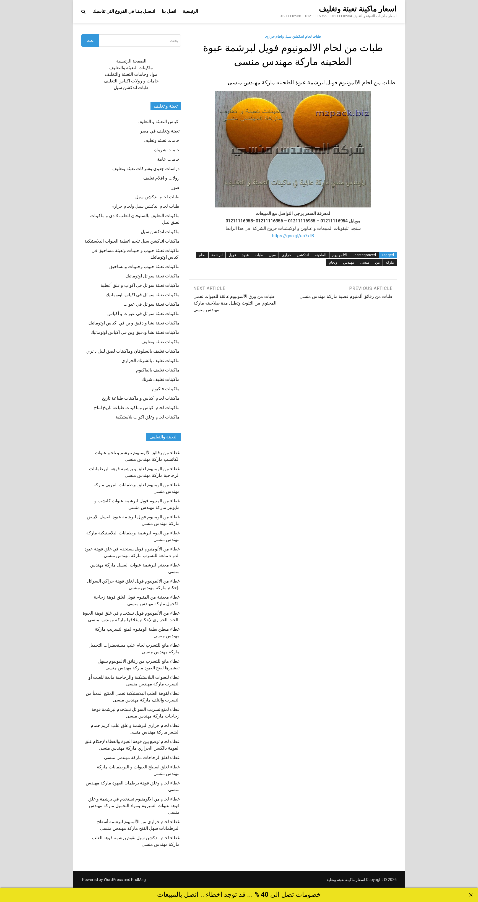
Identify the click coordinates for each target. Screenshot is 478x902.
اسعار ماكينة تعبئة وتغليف (358, 8)
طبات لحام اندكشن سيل (157, 196)
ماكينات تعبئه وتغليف (160, 341)
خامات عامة (168, 159)
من (377, 262)
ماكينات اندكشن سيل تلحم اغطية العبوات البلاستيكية (132, 241)
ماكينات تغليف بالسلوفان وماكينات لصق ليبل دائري (133, 351)
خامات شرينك (167, 149)
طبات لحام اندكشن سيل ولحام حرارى (293, 36)
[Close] (471, 895)
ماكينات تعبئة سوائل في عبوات (151, 304)
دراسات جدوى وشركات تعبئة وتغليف (146, 168)
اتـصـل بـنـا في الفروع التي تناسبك (124, 11)
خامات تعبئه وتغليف (162, 140)
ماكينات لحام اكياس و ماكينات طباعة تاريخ (141, 398)
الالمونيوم (339, 255)
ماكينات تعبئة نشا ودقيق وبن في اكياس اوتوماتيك (135, 332)
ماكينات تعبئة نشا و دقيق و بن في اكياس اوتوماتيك (134, 323)
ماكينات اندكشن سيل (160, 231)
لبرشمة (217, 255)
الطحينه (320, 255)
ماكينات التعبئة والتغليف (131, 67)
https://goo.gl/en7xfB (293, 235)
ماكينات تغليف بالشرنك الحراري (150, 360)
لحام (202, 255)
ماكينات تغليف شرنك (160, 379)
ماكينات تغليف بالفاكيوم (158, 370)
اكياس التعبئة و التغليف (158, 121)
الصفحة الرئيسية (131, 61)
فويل (232, 255)
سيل (272, 255)
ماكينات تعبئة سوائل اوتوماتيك (152, 276)
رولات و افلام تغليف (161, 178)
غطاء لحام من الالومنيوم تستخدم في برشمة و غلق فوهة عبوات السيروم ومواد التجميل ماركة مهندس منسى (134, 805)
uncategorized (364, 255)
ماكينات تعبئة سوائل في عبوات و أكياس (143, 313)
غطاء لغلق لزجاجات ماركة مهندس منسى (142, 757)
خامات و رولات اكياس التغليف (131, 81)
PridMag (138, 879)
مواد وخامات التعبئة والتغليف (131, 74)
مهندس (348, 262)
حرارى (286, 255)
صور (175, 187)
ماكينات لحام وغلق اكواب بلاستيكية (148, 417)
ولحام (333, 262)
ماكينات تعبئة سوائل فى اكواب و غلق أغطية (140, 285)
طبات (259, 255)
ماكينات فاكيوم (166, 388)
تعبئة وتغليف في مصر (160, 131)
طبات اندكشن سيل (131, 87)
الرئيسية (190, 11)
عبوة (245, 255)
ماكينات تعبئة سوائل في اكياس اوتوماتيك (143, 294)
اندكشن (303, 255)
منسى (364, 262)
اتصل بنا (169, 11)
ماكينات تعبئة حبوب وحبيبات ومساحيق (144, 266)
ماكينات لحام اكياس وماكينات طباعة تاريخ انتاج (137, 407)
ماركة (390, 262)
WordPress (113, 879)
